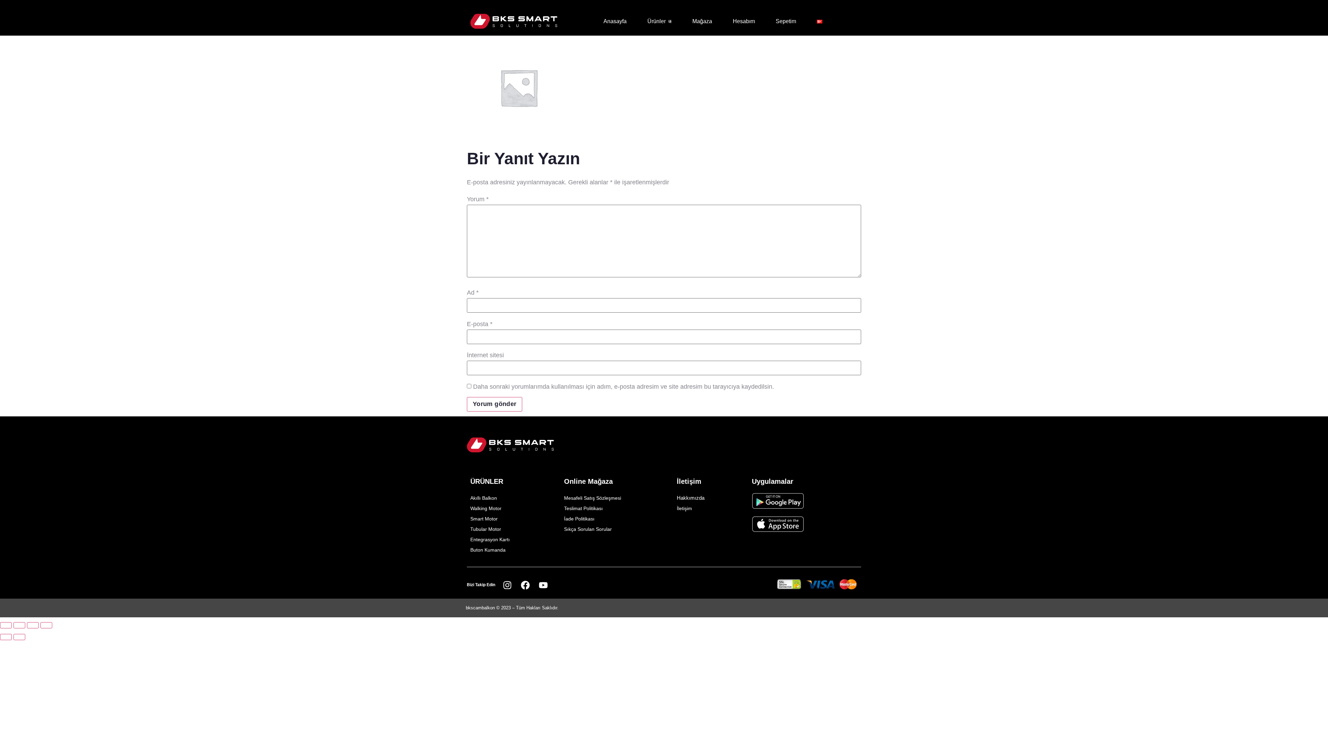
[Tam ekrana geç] (19, 625)
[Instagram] (507, 585)
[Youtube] (543, 585)
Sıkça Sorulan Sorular (588, 529)
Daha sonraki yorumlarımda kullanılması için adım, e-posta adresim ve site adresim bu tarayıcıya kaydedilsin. (623, 387)
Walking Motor (485, 508)
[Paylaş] (33, 625)
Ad (473, 292)
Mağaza (702, 21)
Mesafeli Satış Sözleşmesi (592, 498)
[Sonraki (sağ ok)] (19, 637)
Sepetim (786, 21)
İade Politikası (579, 519)
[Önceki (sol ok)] (6, 637)
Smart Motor (484, 519)
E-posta (479, 324)
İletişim (684, 508)
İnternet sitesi (485, 355)
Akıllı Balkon (483, 498)
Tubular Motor (485, 529)
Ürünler (656, 21)
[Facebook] (525, 585)
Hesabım (744, 21)
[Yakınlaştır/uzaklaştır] (6, 625)
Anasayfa (615, 21)
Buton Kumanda (488, 550)
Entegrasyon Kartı (490, 539)
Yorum (478, 199)
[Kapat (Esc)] (46, 625)
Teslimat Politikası (583, 508)
